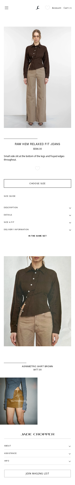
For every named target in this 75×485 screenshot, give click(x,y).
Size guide (10, 196)
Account (56, 7)
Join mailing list (37, 473)
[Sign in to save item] (37, 168)
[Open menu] (6, 7)
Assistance (10, 453)
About (7, 446)
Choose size (37, 183)
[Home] (37, 7)
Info (6, 461)
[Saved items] (47, 7)
